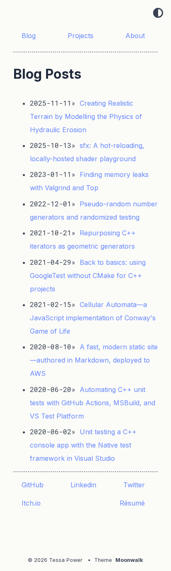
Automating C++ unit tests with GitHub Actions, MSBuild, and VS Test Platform (92, 402)
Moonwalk (129, 560)
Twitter (135, 485)
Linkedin (84, 485)
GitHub (34, 485)
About (136, 35)
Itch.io (32, 503)
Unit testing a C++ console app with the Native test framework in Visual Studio (83, 445)
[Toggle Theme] (158, 13)
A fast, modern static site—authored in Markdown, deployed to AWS (94, 360)
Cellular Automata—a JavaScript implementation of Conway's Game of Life (93, 317)
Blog (30, 35)
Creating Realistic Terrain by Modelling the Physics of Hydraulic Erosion (86, 116)
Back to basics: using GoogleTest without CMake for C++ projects (88, 275)
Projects (81, 35)
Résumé (133, 503)
